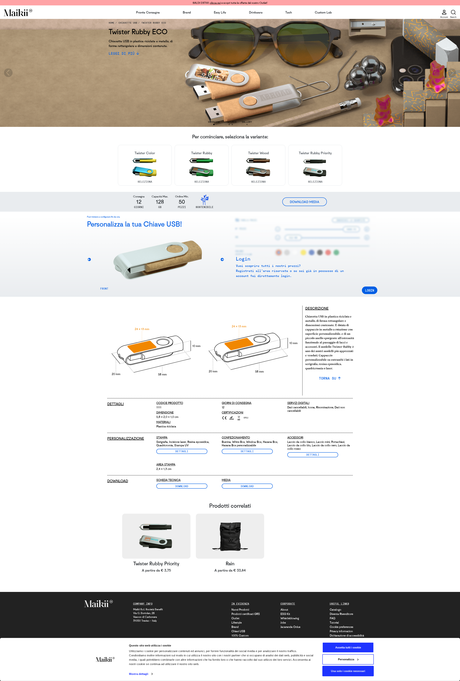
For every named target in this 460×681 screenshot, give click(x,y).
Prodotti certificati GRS (245, 614)
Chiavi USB (238, 631)
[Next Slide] (223, 260)
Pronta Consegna (148, 12)
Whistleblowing (289, 618)
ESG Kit (285, 614)
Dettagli (181, 451)
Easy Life (220, 12)
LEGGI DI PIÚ (122, 53)
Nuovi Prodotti (240, 609)
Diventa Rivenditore (341, 614)
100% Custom (240, 635)
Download (181, 486)
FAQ (332, 618)
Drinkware (256, 12)
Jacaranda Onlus (290, 627)
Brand (187, 12)
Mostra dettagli (138, 673)
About (284, 609)
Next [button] (451, 72)
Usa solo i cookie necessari (348, 671)
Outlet (235, 618)
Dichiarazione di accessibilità (347, 635)
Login (369, 290)
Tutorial (334, 622)
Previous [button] (8, 72)
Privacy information (341, 631)
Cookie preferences (341, 627)
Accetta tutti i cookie (348, 647)
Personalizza (346, 659)
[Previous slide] (90, 260)
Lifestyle (236, 622)
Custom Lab (323, 12)
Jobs (283, 622)
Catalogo (335, 609)
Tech (288, 12)
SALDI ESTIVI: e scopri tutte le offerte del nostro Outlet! (230, 2)
